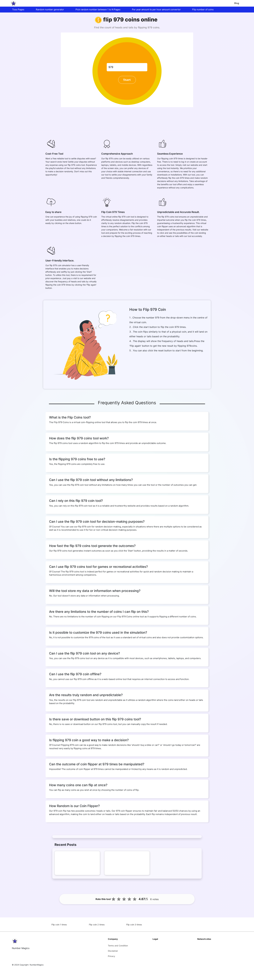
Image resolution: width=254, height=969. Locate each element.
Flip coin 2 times (97, 924)
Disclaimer (113, 951)
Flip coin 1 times (59, 924)
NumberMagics (37, 965)
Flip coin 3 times (134, 924)
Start (127, 80)
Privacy (111, 956)
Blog (236, 3)
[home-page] (13, 3)
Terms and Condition (118, 945)
